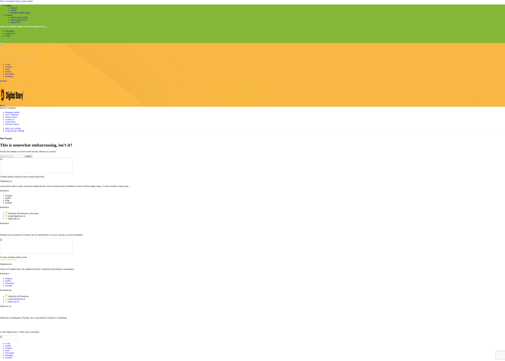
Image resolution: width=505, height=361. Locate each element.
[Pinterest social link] (12, 41)
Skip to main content (24, 1)
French (13, 10)
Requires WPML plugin (20, 13)
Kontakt (3, 81)
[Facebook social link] (2, 41)
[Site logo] (16, 60)
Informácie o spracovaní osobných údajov (17, 327)
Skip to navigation (8, 1)
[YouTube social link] (7, 84)
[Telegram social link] (22, 41)
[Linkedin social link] (17, 41)
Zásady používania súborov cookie (14, 323)
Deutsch (14, 8)
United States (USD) (19, 17)
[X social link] (7, 41)
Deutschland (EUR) (19, 20)
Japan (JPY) (16, 22)
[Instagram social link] (2, 84)
